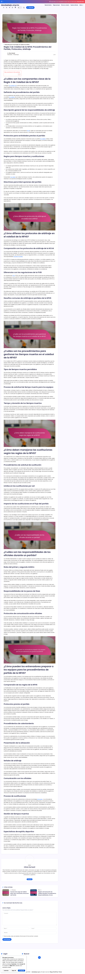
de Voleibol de (12, 85)
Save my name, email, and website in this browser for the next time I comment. (21, 936)
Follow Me (30, 879)
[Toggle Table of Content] (18, 74)
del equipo (39, 799)
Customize (6, 970)
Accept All (21, 970)
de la (28, 130)
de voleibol (12, 97)
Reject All (14, 970)
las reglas (12, 177)
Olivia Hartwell (12, 53)
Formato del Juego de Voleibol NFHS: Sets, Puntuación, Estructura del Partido (19, 893)
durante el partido (18, 256)
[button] (19, 7)
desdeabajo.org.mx (10, 5)
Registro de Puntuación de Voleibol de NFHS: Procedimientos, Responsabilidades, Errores (47, 893)
